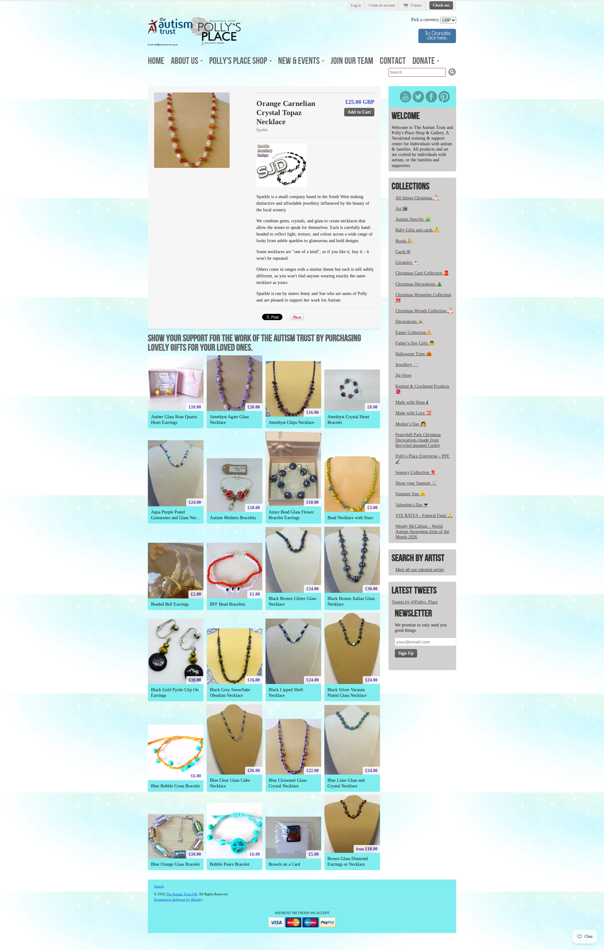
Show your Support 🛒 (416, 483)
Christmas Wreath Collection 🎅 (424, 310)
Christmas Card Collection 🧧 (422, 273)
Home (156, 61)
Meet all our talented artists (419, 569)
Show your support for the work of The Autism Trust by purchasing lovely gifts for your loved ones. (254, 343)
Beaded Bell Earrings (170, 604)
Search (159, 886)
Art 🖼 (401, 208)
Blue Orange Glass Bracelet (175, 864)
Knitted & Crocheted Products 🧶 (422, 389)
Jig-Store (403, 375)
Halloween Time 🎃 (413, 354)
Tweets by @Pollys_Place (415, 602)
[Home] (194, 44)
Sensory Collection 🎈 (415, 472)
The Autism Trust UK (181, 894)
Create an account (382, 5)
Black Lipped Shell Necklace (286, 692)
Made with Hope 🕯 (411, 402)
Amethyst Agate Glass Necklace (229, 419)
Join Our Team (352, 61)
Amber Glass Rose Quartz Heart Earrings (174, 419)
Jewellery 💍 (407, 364)
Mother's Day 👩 (410, 424)
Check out (441, 5)
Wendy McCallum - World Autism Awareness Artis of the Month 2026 (422, 531)
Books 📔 (404, 241)
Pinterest (444, 97)
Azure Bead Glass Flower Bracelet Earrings (291, 515)
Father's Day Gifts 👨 (414, 343)
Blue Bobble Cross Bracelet (175, 786)
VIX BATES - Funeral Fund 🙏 (424, 515)
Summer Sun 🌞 (410, 494)
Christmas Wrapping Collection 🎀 (423, 297)
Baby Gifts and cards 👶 (417, 230)
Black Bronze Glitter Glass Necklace (292, 601)
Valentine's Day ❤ (411, 505)
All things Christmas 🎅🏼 (417, 198)
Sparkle (262, 130)
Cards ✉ (403, 251)
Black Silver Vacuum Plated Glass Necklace (346, 692)
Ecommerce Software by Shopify (178, 899)
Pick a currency (425, 19)
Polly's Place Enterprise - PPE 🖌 (422, 459)
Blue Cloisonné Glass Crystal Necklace (287, 783)
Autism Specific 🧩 (413, 219)
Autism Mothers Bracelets (233, 517)
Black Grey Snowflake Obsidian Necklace (230, 692)
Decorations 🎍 (409, 321)
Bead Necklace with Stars (350, 517)
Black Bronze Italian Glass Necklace (351, 601)
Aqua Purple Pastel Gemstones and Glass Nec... (175, 515)
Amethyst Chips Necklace (291, 422)
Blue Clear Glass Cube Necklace (230, 783)
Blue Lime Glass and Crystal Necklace (346, 783)
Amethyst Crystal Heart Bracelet (348, 419)
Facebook (431, 97)
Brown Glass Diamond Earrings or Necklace (347, 861)
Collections (410, 186)
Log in (356, 5)
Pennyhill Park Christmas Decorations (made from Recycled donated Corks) (418, 440)
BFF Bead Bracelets (227, 604)
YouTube (405, 97)
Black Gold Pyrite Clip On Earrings (175, 692)
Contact (393, 61)
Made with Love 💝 (413, 413)
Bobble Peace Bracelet (229, 864)
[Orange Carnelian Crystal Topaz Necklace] (201, 130)
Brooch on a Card (284, 864)
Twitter (418, 97)
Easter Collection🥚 (413, 332)
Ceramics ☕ (406, 262)
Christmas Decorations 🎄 (418, 284)
